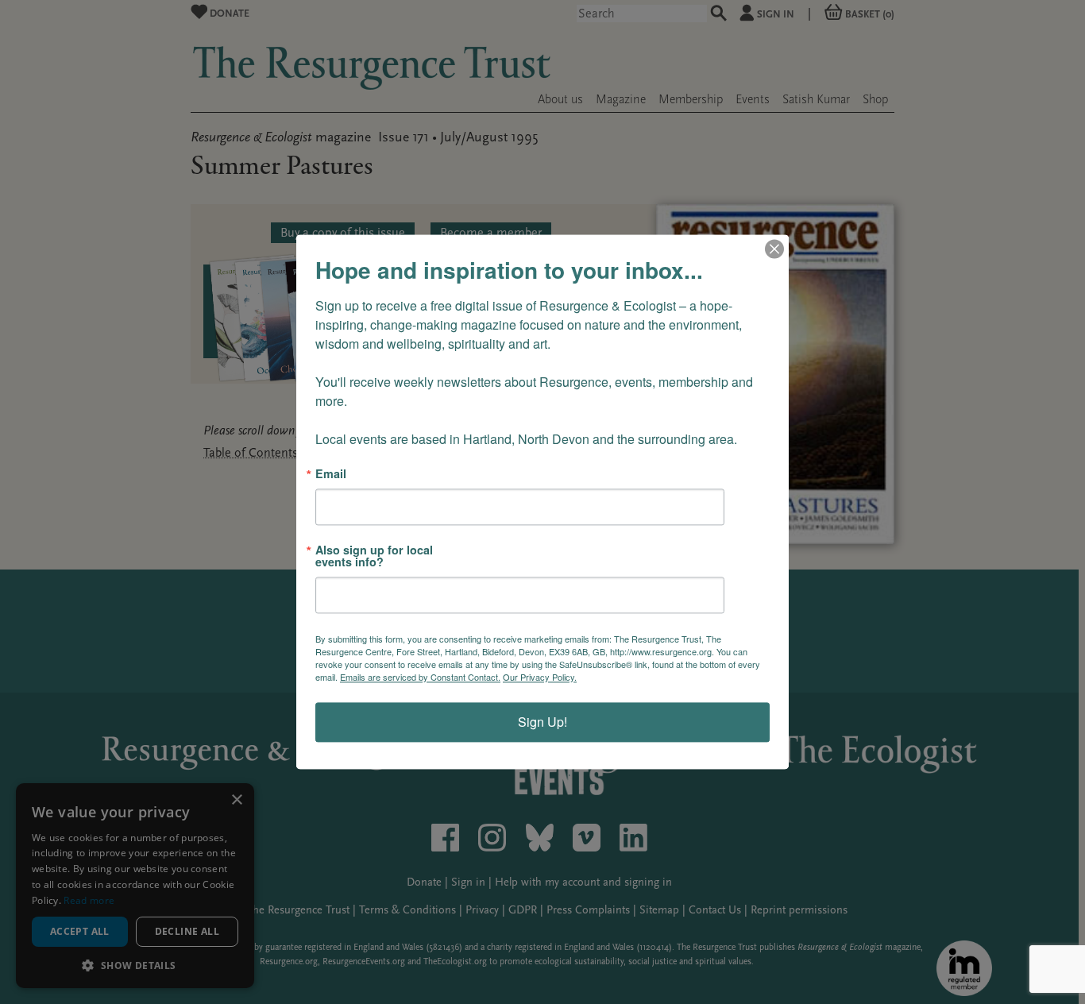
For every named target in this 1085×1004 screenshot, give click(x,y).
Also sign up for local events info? (374, 556)
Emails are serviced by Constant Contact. (420, 677)
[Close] (774, 248)
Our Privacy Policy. (540, 677)
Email (330, 473)
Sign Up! (542, 722)
